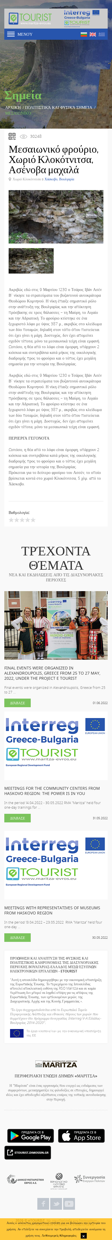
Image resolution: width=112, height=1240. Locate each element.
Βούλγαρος (84, 34)
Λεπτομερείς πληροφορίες (59, 1235)
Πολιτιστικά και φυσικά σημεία (58, 107)
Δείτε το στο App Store (81, 1136)
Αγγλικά (93, 34)
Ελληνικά (102, 34)
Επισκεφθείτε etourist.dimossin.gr (27, 1153)
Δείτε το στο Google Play (30, 1136)
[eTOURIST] (30, 19)
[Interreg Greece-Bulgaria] (82, 18)
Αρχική (13, 107)
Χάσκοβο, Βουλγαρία (59, 179)
